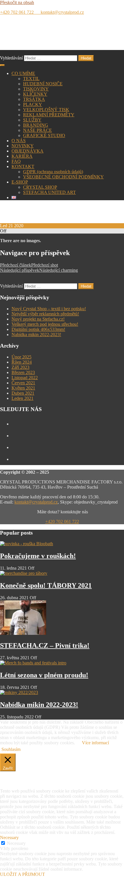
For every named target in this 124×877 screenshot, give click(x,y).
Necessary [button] (9, 837)
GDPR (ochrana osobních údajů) (53, 171)
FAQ (16, 161)
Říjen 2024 (22, 362)
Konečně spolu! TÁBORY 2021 (46, 585)
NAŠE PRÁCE (37, 130)
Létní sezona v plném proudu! (44, 675)
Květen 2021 (23, 388)
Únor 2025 (21, 356)
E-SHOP (20, 182)
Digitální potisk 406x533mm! (38, 329)
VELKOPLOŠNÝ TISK (46, 109)
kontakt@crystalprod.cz (61, 12)
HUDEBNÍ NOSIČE (43, 83)
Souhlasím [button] (10, 749)
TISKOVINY (36, 88)
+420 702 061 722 (19, 12)
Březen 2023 (23, 372)
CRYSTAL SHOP (40, 187)
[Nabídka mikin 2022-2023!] (19, 692)
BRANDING (35, 125)
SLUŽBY (32, 119)
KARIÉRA (22, 156)
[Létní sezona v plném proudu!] (33, 662)
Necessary (16, 843)
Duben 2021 (23, 393)
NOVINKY (23, 145)
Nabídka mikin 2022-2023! (36, 334)
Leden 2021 (22, 398)
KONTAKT (23, 166)
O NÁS (19, 140)
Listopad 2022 (25, 377)
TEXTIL (31, 78)
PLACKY (32, 104)
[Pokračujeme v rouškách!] (26, 543)
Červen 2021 (23, 382)
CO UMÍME (23, 73)
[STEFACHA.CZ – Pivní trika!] (23, 633)
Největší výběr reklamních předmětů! (45, 313)
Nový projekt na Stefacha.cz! (38, 319)
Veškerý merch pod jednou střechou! (45, 324)
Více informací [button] (95, 742)
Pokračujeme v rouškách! (38, 556)
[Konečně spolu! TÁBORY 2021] (23, 573)
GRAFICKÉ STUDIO (44, 135)
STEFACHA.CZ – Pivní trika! (44, 645)
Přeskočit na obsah (17, 2)
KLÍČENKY (35, 94)
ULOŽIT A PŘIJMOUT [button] (22, 874)
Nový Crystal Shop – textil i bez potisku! (49, 308)
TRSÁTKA (34, 99)
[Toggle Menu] (2, 65)
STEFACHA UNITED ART (49, 192)
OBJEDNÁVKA (28, 151)
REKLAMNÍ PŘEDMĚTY (48, 114)
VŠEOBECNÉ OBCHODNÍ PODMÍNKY (63, 176)
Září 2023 (20, 367)
